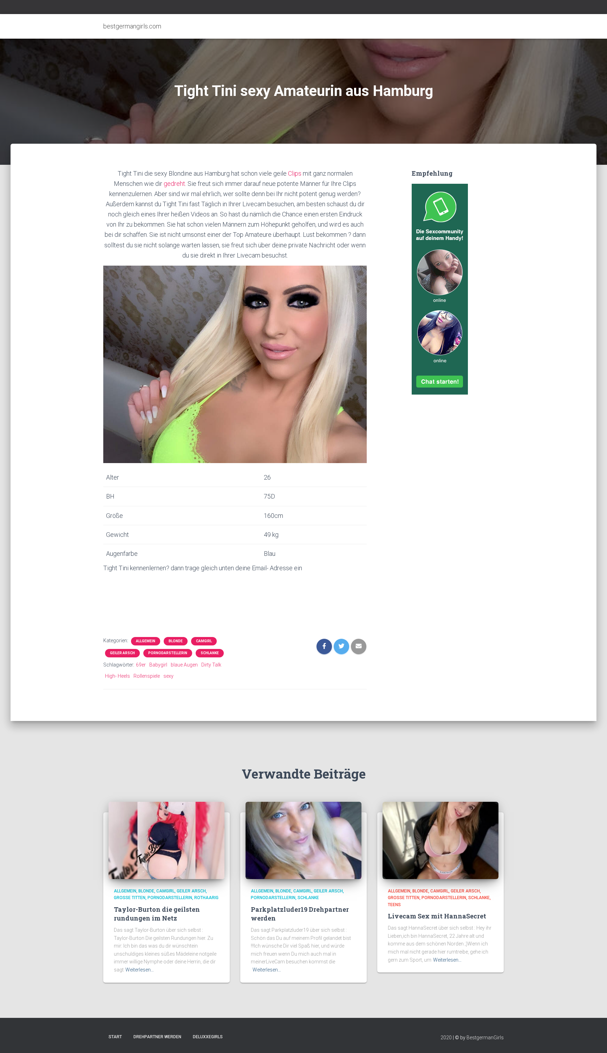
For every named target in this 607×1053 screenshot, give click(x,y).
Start (115, 1036)
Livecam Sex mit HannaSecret (437, 916)
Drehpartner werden (157, 1036)
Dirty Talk (211, 665)
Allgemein (145, 641)
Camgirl (204, 641)
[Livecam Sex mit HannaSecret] (440, 840)
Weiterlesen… (139, 970)
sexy (168, 676)
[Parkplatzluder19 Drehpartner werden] (303, 840)
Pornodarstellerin (167, 653)
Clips (295, 173)
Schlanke (210, 653)
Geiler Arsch (122, 653)
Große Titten (129, 897)
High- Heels (117, 676)
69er (141, 665)
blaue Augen (184, 665)
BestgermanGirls (485, 1037)
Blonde (176, 641)
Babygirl (158, 665)
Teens (394, 904)
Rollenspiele (146, 676)
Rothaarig (206, 897)
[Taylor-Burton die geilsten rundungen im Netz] (166, 840)
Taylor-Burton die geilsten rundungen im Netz (157, 913)
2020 (446, 1037)
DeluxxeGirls (208, 1036)
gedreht (174, 183)
